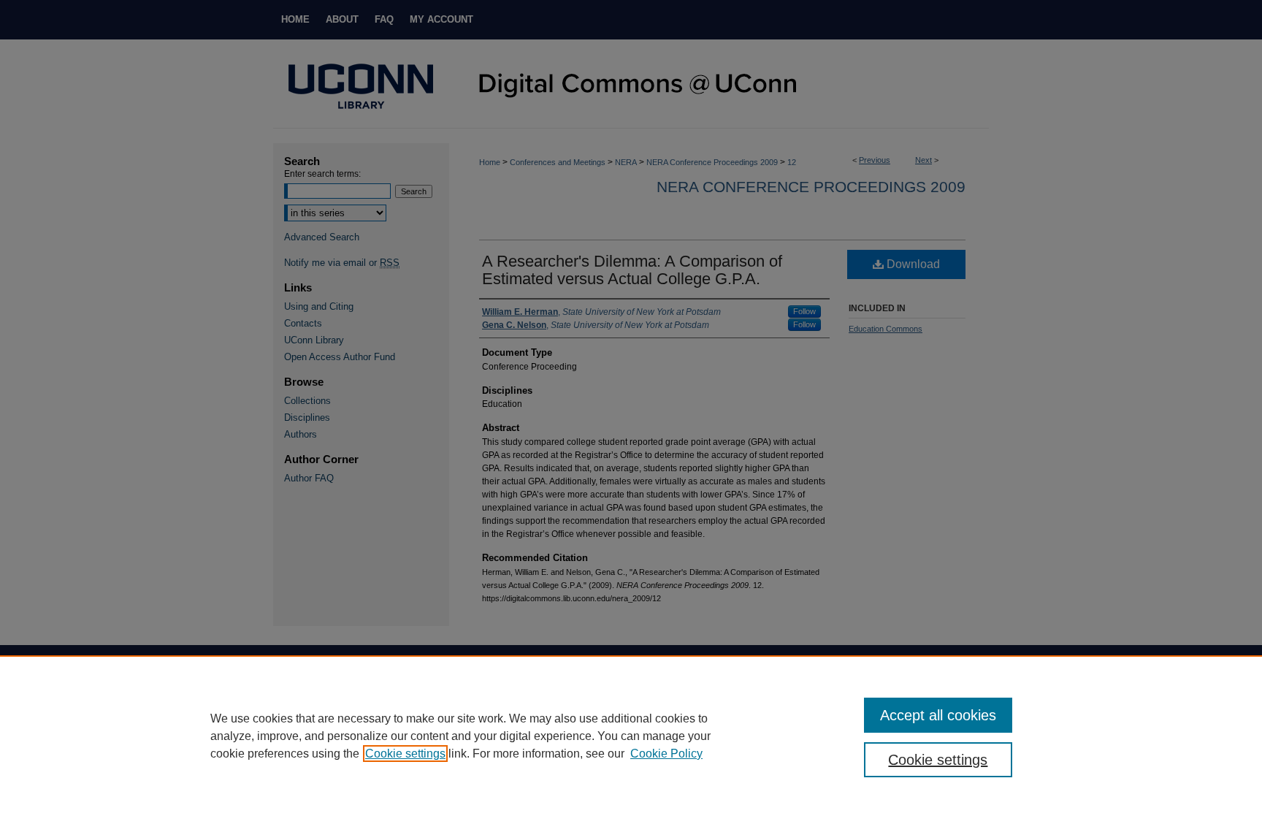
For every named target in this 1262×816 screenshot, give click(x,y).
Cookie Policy (666, 753)
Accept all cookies (938, 715)
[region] (631, 735)
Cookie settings (405, 753)
